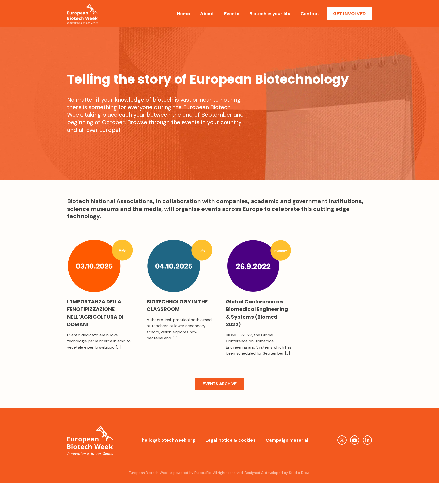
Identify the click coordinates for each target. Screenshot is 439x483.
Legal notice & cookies (230, 440)
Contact (310, 14)
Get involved (349, 14)
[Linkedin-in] (367, 440)
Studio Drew (299, 472)
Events (231, 14)
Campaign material (287, 440)
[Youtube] (354, 440)
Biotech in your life (269, 14)
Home (183, 14)
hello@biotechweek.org (168, 440)
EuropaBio (202, 472)
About (207, 14)
